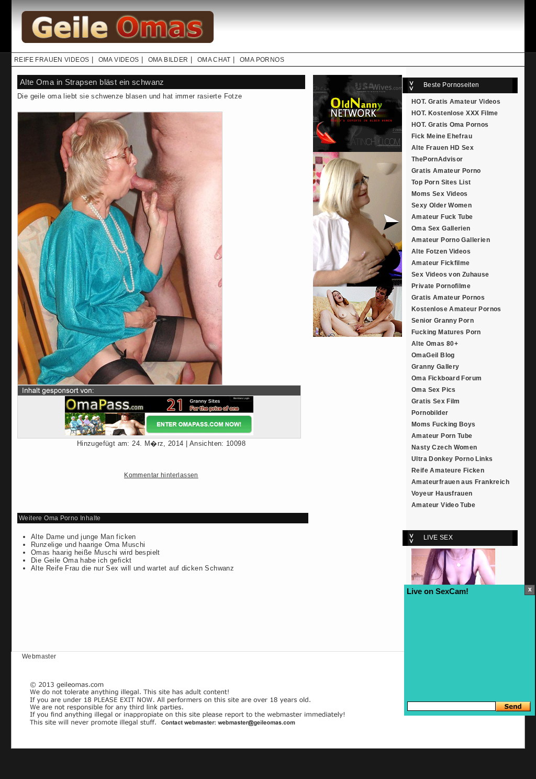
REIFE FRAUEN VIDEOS (51, 59)
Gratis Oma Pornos (458, 124)
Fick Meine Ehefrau (441, 136)
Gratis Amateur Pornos (448, 297)
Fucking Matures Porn (446, 332)
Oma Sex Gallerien (441, 228)
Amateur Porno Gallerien (450, 240)
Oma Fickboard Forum (446, 378)
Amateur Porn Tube (442, 436)
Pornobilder (429, 412)
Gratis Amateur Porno (446, 170)
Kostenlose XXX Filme (463, 113)
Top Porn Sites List (441, 182)
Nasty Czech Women (444, 447)
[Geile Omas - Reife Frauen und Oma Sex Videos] (116, 50)
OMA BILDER (168, 59)
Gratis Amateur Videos (464, 101)
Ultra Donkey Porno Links (452, 459)
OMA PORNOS (262, 59)
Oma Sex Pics (433, 389)
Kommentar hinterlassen (161, 475)
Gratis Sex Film (435, 401)
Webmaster (39, 656)
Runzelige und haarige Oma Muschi (88, 544)
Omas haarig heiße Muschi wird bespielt (95, 552)
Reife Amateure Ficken (447, 470)
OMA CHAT (214, 59)
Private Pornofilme (441, 286)
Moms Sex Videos (439, 194)
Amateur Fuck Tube (442, 217)
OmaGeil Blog (433, 355)
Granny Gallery (435, 366)
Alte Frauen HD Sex (442, 147)
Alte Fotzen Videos (441, 251)
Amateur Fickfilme (440, 263)
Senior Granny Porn (442, 320)
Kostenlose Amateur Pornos (456, 309)
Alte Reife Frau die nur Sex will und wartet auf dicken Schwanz (132, 568)
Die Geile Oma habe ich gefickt (81, 560)
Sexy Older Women (441, 205)
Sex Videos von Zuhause (450, 274)
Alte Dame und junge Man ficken (83, 537)
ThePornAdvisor (437, 159)
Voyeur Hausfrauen (442, 493)
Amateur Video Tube (443, 505)
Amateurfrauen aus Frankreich (460, 482)
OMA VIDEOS (118, 59)
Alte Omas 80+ (434, 343)
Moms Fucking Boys (443, 424)
